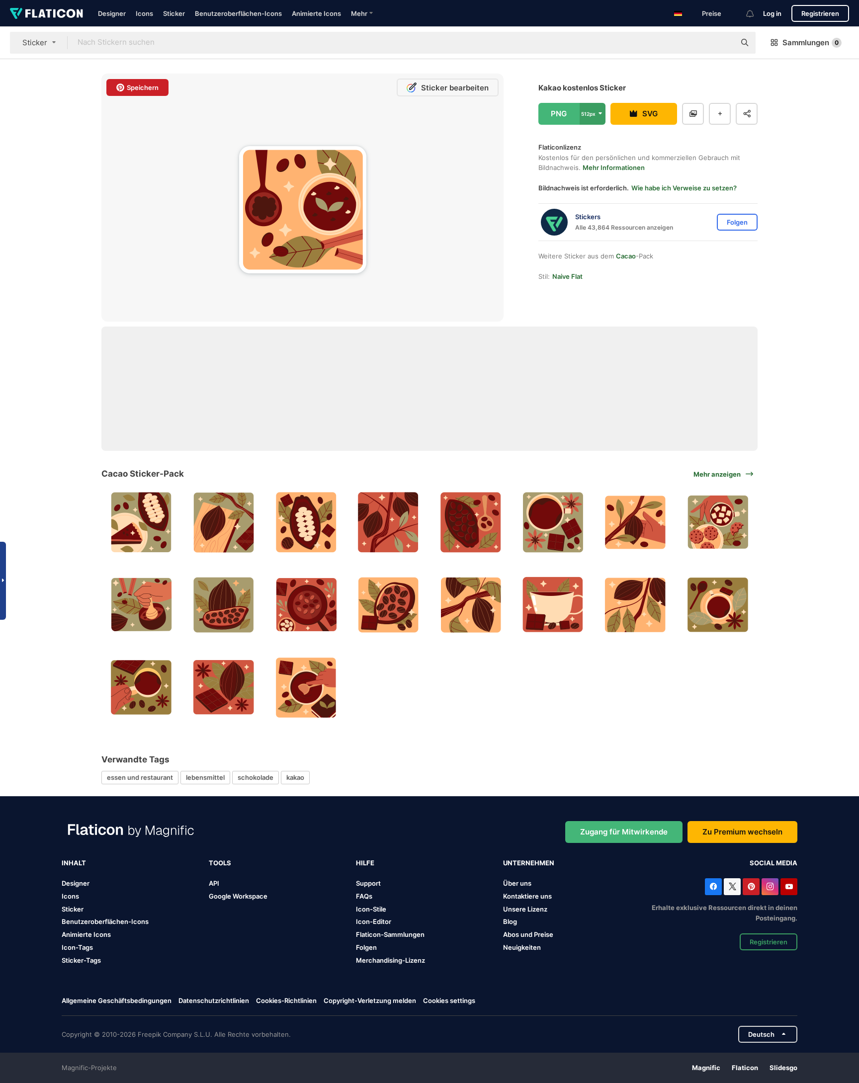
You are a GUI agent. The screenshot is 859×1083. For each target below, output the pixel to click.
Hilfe (365, 863)
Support (368, 883)
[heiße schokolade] (717, 522)
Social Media (773, 863)
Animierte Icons (316, 13)
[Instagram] (770, 886)
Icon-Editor (373, 921)
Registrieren (820, 13)
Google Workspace (238, 896)
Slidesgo (783, 1068)
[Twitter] (732, 886)
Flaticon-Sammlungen (390, 934)
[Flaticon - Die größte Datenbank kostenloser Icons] (46, 13)
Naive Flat (567, 276)
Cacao (626, 256)
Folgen (366, 947)
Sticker (174, 13)
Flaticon (745, 1068)
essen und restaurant (140, 777)
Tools (220, 863)
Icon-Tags (77, 947)
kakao (295, 777)
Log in (772, 13)
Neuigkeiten (522, 947)
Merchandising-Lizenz (390, 960)
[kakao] (223, 522)
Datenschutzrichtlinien (213, 1000)
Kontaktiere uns (527, 896)
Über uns (517, 883)
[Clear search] (723, 43)
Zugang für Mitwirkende (624, 831)
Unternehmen (528, 863)
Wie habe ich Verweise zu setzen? (684, 188)
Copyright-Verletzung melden (370, 1000)
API (214, 883)
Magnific (706, 1068)
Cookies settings (449, 1000)
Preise (711, 13)
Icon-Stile (371, 909)
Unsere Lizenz (525, 909)
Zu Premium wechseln (742, 831)
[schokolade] (553, 522)
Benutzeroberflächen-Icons (238, 13)
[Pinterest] (751, 886)
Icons (144, 13)
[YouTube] (788, 886)
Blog (510, 921)
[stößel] (141, 605)
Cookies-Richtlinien (286, 1000)
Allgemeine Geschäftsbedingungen (117, 1000)
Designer (112, 13)
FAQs (364, 896)
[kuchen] (141, 522)
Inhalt (74, 863)
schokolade (255, 777)
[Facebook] (713, 886)
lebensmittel (205, 777)
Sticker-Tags (81, 960)
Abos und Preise (528, 934)
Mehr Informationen (614, 167)
